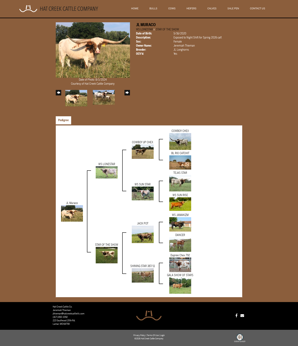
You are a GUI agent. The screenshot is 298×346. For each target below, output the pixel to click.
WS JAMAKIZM (180, 215)
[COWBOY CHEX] (180, 141)
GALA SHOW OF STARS (180, 275)
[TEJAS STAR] (180, 183)
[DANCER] (180, 244)
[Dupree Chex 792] (180, 265)
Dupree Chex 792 (180, 255)
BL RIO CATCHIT (180, 153)
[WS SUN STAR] (143, 193)
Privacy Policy (139, 335)
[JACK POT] (143, 234)
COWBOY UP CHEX (142, 142)
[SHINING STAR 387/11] (143, 275)
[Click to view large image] (93, 50)
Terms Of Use (153, 335)
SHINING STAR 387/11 (142, 266)
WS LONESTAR (144, 29)
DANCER (180, 235)
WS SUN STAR (143, 184)
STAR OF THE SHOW (167, 29)
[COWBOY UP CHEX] (143, 152)
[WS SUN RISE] (180, 204)
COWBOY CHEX (180, 131)
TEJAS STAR (180, 173)
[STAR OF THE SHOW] (107, 255)
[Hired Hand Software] (239, 340)
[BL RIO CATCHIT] (180, 162)
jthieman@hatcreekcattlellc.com (68, 313)
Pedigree (63, 120)
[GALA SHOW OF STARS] (180, 285)
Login (162, 335)
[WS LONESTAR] (107, 172)
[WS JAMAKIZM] (180, 224)
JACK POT (142, 223)
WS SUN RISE (180, 195)
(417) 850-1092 (60, 317)
